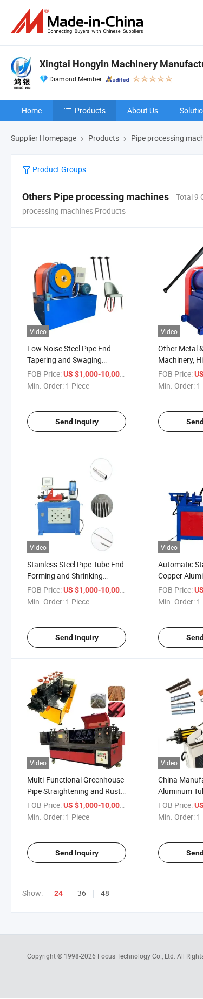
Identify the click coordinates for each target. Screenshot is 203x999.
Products (90, 110)
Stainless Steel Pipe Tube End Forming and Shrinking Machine (75, 575)
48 (105, 893)
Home (32, 110)
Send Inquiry (77, 421)
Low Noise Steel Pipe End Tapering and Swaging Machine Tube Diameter (69, 359)
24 (58, 893)
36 (81, 893)
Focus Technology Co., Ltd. (137, 956)
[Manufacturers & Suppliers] (79, 21)
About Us (142, 110)
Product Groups (58, 169)
